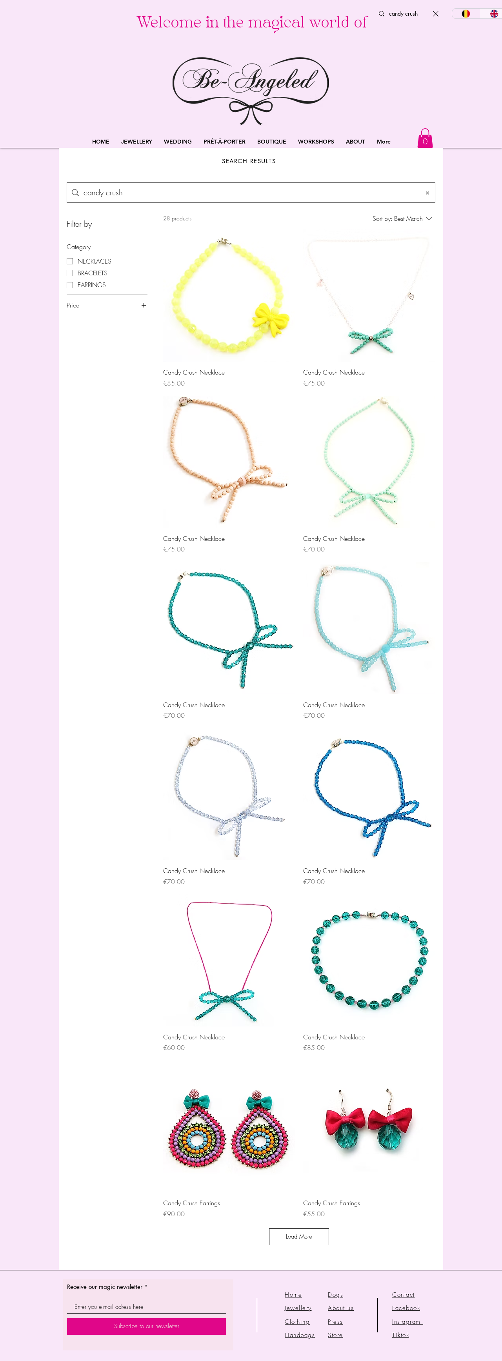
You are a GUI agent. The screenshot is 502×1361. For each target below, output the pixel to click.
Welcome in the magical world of (251, 24)
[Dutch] (466, 13)
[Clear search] (435, 13)
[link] (425, 138)
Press (335, 1322)
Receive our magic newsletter (104, 1287)
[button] (136, 141)
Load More (299, 1237)
